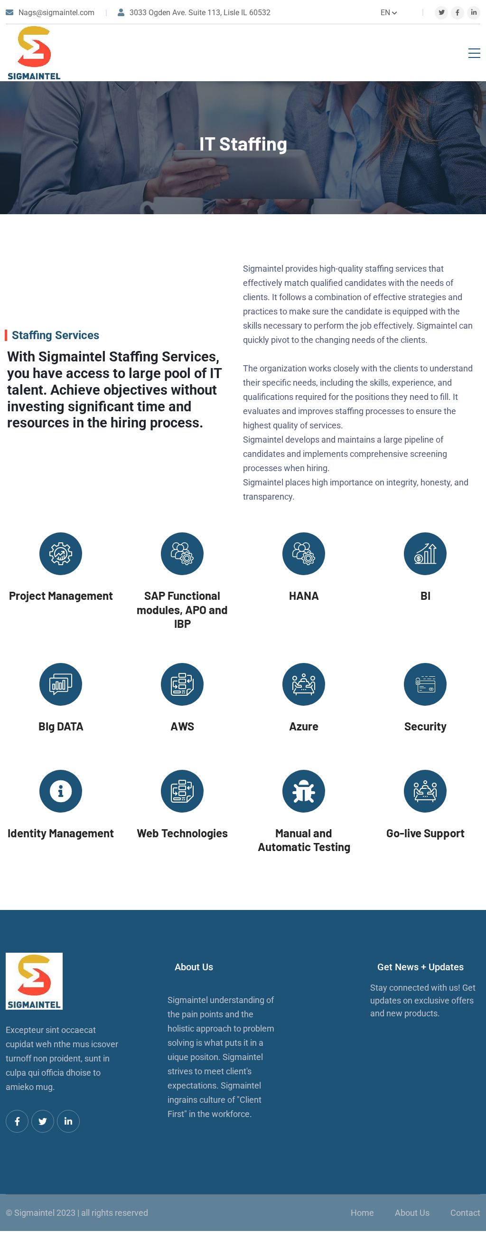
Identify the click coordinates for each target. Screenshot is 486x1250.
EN (385, 12)
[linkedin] (474, 12)
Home (362, 1213)
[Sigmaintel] (34, 52)
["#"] (17, 1121)
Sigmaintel (34, 1213)
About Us (412, 1213)
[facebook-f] (457, 12)
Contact (465, 1213)
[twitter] (442, 12)
